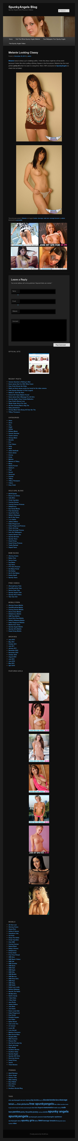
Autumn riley (13, 1077)
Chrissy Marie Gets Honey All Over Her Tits (22, 410)
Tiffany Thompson (14, 412)
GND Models (12, 974)
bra (57, 1099)
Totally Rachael (13, 545)
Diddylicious (12, 506)
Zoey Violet (12, 485)
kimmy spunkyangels (26, 1107)
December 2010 (13, 650)
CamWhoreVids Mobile (16, 607)
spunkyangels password (36, 1117)
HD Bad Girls (13, 994)
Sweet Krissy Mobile (15, 631)
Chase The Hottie (14, 938)
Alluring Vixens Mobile (16, 605)
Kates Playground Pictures (17, 526)
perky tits (24, 1112)
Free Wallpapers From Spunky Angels (54, 39)
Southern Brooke (14, 1049)
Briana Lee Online (14, 496)
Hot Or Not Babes (14, 573)
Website (14, 311)
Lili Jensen (12, 1026)
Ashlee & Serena (14, 931)
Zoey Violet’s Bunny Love (17, 401)
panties (16, 1111)
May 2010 (11, 663)
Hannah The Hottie (14, 991)
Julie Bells (12, 1006)
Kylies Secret (13, 1021)
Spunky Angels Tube (15, 592)
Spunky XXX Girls (14, 1056)
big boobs (35, 1100)
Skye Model (12, 1047)
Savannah (12, 474)
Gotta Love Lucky (14, 987)
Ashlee (11, 429)
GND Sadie (12, 985)
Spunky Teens (13, 539)
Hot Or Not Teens (14, 517)
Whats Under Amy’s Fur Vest (18, 403)
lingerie (40, 1107)
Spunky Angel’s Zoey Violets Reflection (21, 399)
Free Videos (12, 444)
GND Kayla (12, 970)
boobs (35, 218)
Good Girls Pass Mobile (16, 618)
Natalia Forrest (13, 466)
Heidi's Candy (13, 996)
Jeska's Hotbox (13, 521)
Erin (10, 442)
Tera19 (11, 1062)
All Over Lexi (13, 925)
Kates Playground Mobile (16, 622)
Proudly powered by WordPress (39, 1134)
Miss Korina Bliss (14, 1034)
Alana (10, 420)
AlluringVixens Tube (15, 586)
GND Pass (12, 981)
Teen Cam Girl (13, 597)
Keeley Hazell (13, 575)
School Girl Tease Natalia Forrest (19, 395)
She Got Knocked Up (15, 1043)
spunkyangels (18, 1116)
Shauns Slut (12, 1041)
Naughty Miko (13, 1037)
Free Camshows (14, 511)
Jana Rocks (12, 1002)
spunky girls (27, 1120)
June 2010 (12, 661)
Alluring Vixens (13, 556)
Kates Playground (14, 524)
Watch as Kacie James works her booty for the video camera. (28, 388)
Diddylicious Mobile (15, 614)
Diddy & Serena (13, 948)
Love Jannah (13, 1030)
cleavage (40, 218)
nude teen (46, 218)
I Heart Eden (12, 998)
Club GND (12, 942)
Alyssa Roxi (12, 929)
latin (36, 1108)
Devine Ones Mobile (15, 612)
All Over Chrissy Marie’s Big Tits (19, 405)
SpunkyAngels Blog (23, 7)
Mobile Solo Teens (14, 625)
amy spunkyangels (14, 1100)
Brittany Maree (13, 431)
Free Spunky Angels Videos (17, 43)
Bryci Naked (12, 1082)
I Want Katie (12, 1000)
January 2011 (13, 648)
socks (45, 1112)
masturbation (48, 1107)
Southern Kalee (13, 1052)
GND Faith (12, 968)
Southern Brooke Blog (16, 1088)
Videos (11, 483)
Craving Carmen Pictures (16, 504)
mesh (55, 1108)
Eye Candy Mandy (14, 509)
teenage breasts (54, 218)
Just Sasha (12, 1009)
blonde (46, 1099)
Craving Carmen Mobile (16, 609)
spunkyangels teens (15, 1121)
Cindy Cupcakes (14, 500)
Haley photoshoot (14, 408)
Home (10, 39)
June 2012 (12, 640)
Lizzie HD (12, 1028)
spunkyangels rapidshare (53, 1117)
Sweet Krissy (13, 541)
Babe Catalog (13, 1080)
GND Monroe (13, 976)
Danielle (11, 440)
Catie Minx (12, 498)
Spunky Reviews (14, 537)
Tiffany (11, 479)
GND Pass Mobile (14, 616)
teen (40, 1120)
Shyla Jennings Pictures (16, 530)
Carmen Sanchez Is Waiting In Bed (19, 382)
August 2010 (12, 657)
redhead (40, 1112)
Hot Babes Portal (14, 569)
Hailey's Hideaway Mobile (16, 620)
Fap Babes (12, 562)
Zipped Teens (13, 547)
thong (58, 1121)
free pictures (23, 1104)
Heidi (10, 448)
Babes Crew (12, 558)
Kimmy (11, 455)
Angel (10, 427)
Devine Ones (12, 560)
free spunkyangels (41, 1104)
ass (22, 1100)
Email (15, 301)
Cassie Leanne (13, 435)
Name (15, 291)
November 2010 (13, 652)
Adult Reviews (13, 1073)
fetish (11, 1103)
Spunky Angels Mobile (16, 627)
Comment (15, 321)
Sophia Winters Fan (15, 534)
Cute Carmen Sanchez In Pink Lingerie (21, 390)
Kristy (10, 457)
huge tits (17, 1107)
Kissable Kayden (14, 1017)
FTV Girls (12, 1086)
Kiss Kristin (12, 1015)
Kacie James (12, 453)
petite (30, 1112)
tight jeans (63, 1121)
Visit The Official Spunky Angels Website (28, 39)
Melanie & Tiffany (14, 461)
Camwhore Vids (13, 933)
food (15, 1104)
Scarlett (11, 476)
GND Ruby (12, 983)
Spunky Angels (13, 1054)
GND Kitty (12, 972)
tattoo (36, 1121)
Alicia (10, 423)
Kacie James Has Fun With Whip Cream (21, 384)
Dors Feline (12, 1084)
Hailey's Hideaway (14, 515)
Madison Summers (14, 1032)
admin (29, 56)
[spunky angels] (39, 141)
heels (66, 1104)
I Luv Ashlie (12, 519)
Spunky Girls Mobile (15, 629)
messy (59, 1107)
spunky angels (58, 1111)
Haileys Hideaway (14, 989)
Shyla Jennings (13, 528)
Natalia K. (12, 468)
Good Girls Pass (14, 513)
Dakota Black (13, 946)
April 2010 (12, 665)
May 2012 (11, 642)
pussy (35, 1111)
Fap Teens (12, 564)
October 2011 (13, 644)
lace (33, 1108)
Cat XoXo (11, 935)
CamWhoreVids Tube (15, 588)
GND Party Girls (13, 978)
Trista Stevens (13, 1065)
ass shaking (26, 1100)
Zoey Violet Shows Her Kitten (18, 386)
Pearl (10, 470)
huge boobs (12, 1107)
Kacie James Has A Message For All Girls (22, 397)
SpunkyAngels (61, 66)
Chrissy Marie (13, 438)
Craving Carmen (14, 502)
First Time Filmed (14, 955)
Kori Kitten (12, 1019)
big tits (41, 1100)
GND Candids (13, 963)
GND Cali (11, 961)
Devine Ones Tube (14, 590)
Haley (10, 446)
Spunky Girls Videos (15, 594)
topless (10, 1123)
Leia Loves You (13, 1024)
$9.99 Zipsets (13, 493)
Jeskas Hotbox (13, 1004)
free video (57, 1104)
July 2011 (11, 646)
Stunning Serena (14, 1058)
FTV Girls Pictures (14, 567)
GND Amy (12, 957)
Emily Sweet (12, 953)
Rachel (11, 472)
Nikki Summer (13, 1039)
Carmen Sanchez (14, 433)
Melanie (11, 61)
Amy (10, 425)
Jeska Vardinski (13, 451)
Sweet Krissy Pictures (15, 543)
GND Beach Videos (14, 959)
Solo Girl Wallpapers (15, 532)
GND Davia (12, 966)
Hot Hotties (12, 571)
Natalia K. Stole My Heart (16, 392)
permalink (19, 220)
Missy (10, 463)
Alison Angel (13, 1075)
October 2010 (13, 655)
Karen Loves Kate (14, 1011)
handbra (63, 1104)
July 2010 (11, 659)
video (15, 1123)
